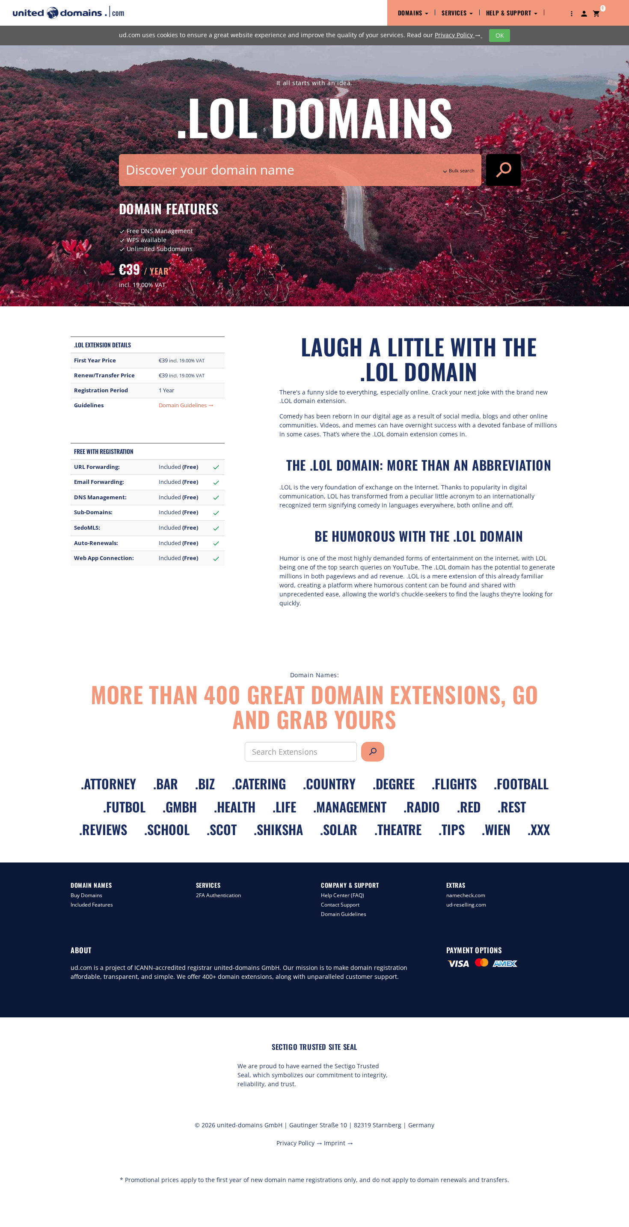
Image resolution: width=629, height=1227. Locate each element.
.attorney (108, 783)
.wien (496, 829)
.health (234, 806)
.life (284, 806)
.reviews (103, 829)
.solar (338, 829)
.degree (394, 783)
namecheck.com (465, 895)
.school (167, 829)
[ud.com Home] (76, 12)
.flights (454, 783)
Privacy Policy (458, 35)
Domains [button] (411, 12)
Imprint (338, 1143)
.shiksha (278, 829)
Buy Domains (86, 895)
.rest (512, 806)
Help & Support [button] (509, 12)
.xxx (539, 829)
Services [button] (455, 12)
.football (521, 783)
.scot (222, 829)
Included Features (92, 904)
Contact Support (340, 904)
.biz (205, 783)
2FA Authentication (218, 895)
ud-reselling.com (466, 904)
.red (469, 806)
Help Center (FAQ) (342, 895)
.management (349, 806)
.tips (452, 829)
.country (329, 783)
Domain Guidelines (186, 405)
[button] (572, 13)
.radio (422, 806)
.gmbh (180, 806)
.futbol (124, 806)
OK (499, 35)
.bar (165, 783)
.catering (259, 783)
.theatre (397, 829)
